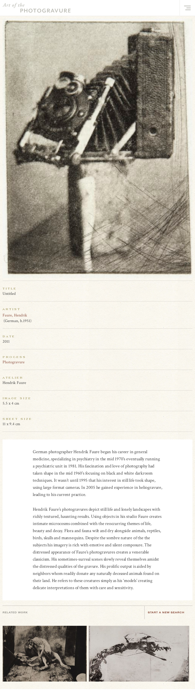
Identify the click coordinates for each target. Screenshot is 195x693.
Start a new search (166, 612)
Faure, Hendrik (15, 315)
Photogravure (14, 362)
